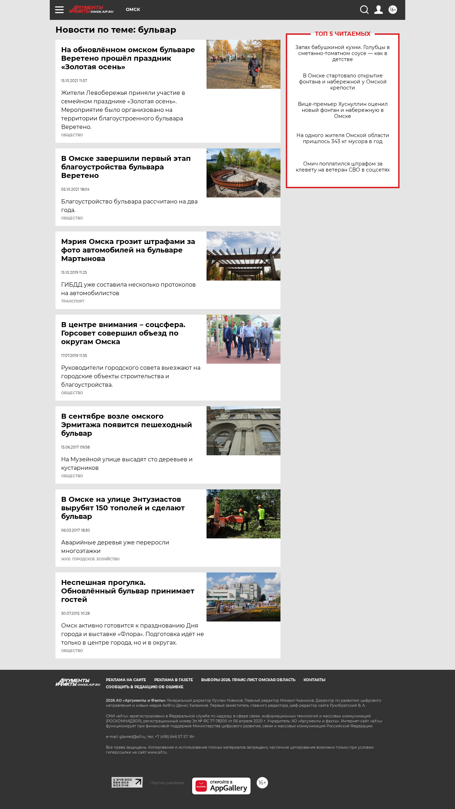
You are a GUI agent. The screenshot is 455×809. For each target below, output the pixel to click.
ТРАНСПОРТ (72, 301)
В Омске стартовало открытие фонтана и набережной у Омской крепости (343, 82)
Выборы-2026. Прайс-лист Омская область (248, 680)
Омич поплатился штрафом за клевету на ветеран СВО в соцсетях (343, 167)
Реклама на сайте (126, 680)
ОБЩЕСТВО (72, 135)
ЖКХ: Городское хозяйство (90, 559)
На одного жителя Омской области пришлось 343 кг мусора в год (342, 138)
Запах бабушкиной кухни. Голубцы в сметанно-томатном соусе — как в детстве (342, 53)
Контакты (314, 680)
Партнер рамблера (167, 783)
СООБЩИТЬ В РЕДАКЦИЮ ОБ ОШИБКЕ (144, 687)
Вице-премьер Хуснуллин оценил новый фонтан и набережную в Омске (343, 110)
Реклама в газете (173, 680)
